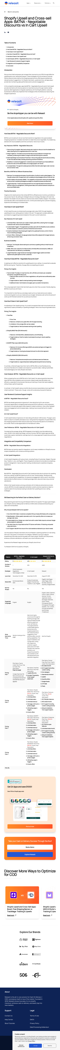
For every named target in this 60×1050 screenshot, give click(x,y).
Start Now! (30, 123)
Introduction (10, 47)
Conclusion (10, 66)
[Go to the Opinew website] (36, 939)
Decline (50, 1045)
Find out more (30, 826)
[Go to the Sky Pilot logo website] (23, 946)
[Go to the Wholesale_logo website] (23, 939)
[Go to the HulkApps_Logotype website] (36, 954)
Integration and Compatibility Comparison (18, 63)
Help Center (9, 1020)
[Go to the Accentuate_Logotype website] (23, 954)
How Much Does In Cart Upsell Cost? (16, 56)
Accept (35, 1045)
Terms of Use (34, 1016)
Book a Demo (30, 847)
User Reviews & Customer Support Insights (18, 61)
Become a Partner (48, 7)
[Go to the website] (23, 963)
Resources (37, 3)
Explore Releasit (30, 854)
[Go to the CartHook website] (36, 963)
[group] (22, 902)
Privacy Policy (31, 1041)
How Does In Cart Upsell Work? (15, 52)
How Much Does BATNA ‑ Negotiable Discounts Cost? (21, 54)
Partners (47, 3)
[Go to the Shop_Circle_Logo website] (36, 946)
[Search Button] (53, 3)
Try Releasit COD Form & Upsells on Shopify (16, 546)
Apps (28, 3)
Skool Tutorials (10, 1023)
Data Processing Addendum (39, 1027)
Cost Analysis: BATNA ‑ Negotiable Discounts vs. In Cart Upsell (23, 59)
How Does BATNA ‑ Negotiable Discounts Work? (19, 49)
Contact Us (8, 1016)
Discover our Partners (49, 10)
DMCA (32, 1020)
